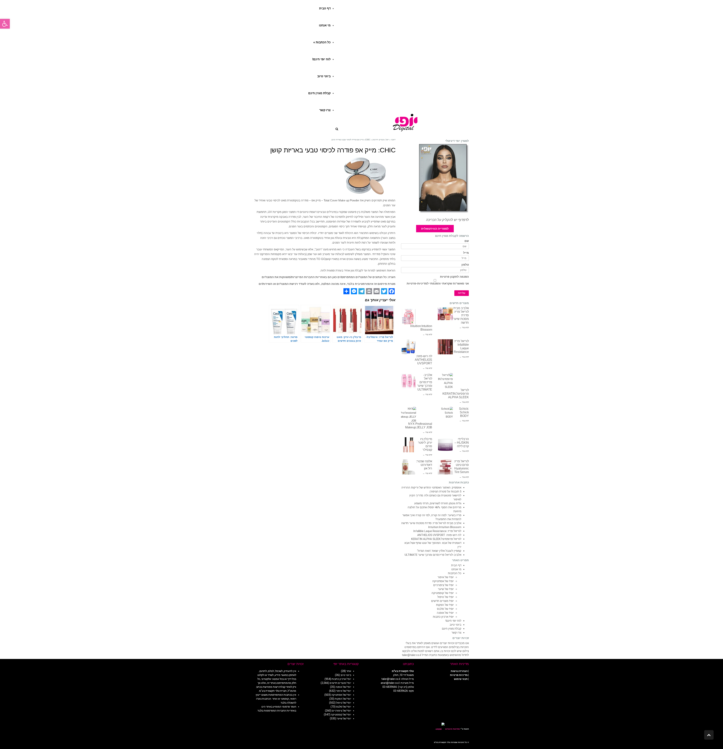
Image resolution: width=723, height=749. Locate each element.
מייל (466, 252)
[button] (5, 24)
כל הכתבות (454, 573)
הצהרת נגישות (459, 671)
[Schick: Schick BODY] (445, 414)
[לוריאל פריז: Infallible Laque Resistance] (445, 346)
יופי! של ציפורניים (443, 585)
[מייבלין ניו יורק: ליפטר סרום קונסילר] (408, 444)
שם (466, 241)
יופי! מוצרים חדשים (442, 601)
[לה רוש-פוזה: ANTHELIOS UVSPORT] (408, 346)
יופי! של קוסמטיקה (443, 593)
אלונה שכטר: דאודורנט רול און (424, 465)
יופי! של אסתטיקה (443, 581)
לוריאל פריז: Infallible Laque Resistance (437, 531)
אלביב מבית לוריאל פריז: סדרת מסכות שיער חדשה (431, 523)
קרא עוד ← (464, 327)
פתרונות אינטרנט (452, 729)
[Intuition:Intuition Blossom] (408, 316)
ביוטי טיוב (455, 624)
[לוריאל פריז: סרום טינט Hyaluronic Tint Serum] (445, 467)
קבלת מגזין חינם (451, 628)
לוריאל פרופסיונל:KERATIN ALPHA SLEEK (455, 393)
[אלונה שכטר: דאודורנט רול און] (408, 467)
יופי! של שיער (446, 589)
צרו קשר (456, 632)
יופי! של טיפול (445, 597)
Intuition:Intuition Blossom (444, 527)
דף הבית (456, 565)
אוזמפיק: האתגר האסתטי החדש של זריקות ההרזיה (431, 487)
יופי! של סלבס (445, 609)
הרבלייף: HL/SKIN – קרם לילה (462, 442)
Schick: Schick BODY (464, 412)
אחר (348, 671)
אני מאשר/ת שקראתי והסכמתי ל (438, 283)
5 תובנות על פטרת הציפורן (445, 491)
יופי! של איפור (446, 577)
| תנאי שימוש (461, 678)
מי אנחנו (456, 569)
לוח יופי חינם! (453, 620)
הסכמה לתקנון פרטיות (454, 276)
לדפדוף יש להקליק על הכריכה (447, 220)
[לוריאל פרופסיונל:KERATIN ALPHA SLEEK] (445, 380)
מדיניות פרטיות (459, 674)
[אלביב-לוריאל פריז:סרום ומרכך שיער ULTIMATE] (408, 380)
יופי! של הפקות (445, 605)
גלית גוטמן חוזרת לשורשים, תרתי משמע (437, 503)
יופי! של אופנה (445, 612)
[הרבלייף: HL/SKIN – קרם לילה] (445, 444)
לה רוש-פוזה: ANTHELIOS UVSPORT (423, 360)
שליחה (461, 293)
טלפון (465, 264)
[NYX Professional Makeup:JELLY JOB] (408, 414)
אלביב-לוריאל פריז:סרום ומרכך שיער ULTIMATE (424, 382)
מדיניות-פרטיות (417, 283)
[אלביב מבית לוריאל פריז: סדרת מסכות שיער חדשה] (445, 313)
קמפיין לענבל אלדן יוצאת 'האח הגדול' (439, 551)
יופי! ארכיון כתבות (443, 616)
